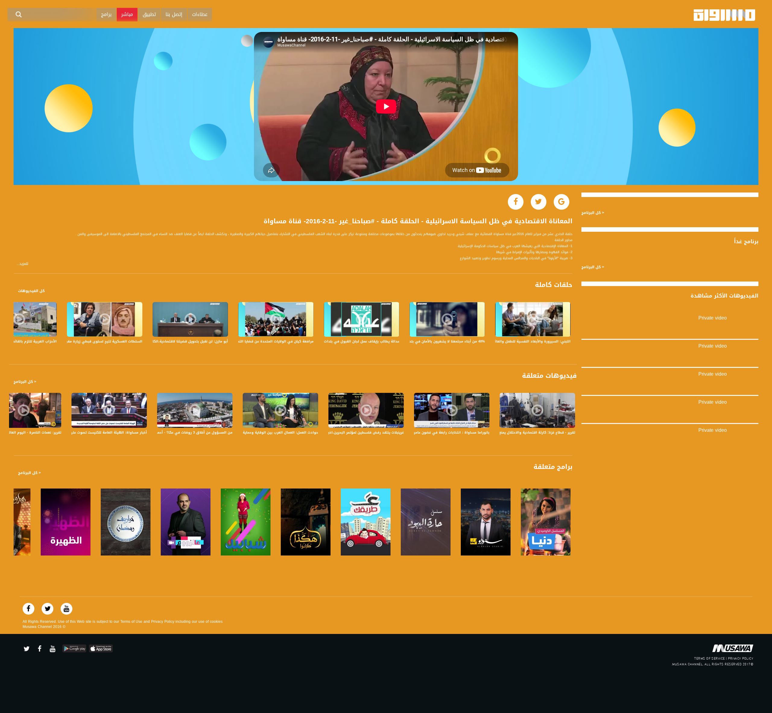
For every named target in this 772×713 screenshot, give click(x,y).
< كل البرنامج (25, 381)
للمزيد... (22, 263)
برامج (106, 14)
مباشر (127, 14)
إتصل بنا (174, 14)
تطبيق (149, 14)
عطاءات (199, 14)
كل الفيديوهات (31, 291)
